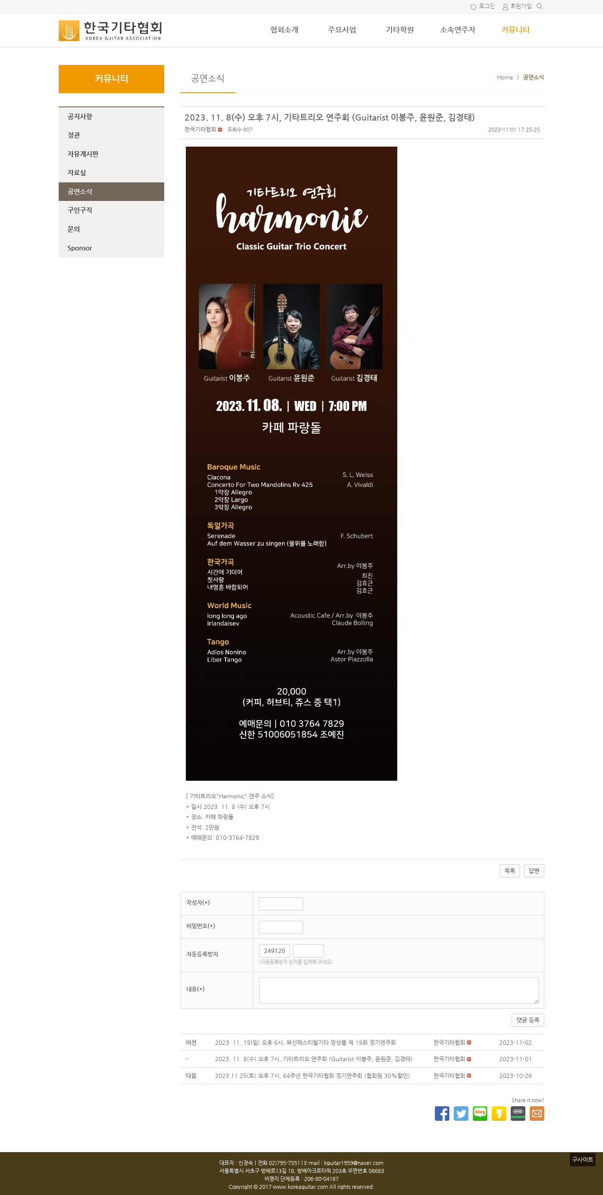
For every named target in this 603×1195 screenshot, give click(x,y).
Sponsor (80, 247)
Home (505, 77)
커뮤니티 (515, 29)
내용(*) (195, 989)
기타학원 (400, 29)
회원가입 (521, 6)
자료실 (77, 172)
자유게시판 (83, 154)
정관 (74, 135)
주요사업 (342, 29)
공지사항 (80, 116)
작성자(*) (198, 902)
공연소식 (80, 191)
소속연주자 (457, 29)
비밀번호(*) (200, 926)
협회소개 (284, 29)
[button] (200, 129)
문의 (74, 229)
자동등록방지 (202, 954)
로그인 (487, 6)
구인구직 (80, 210)
